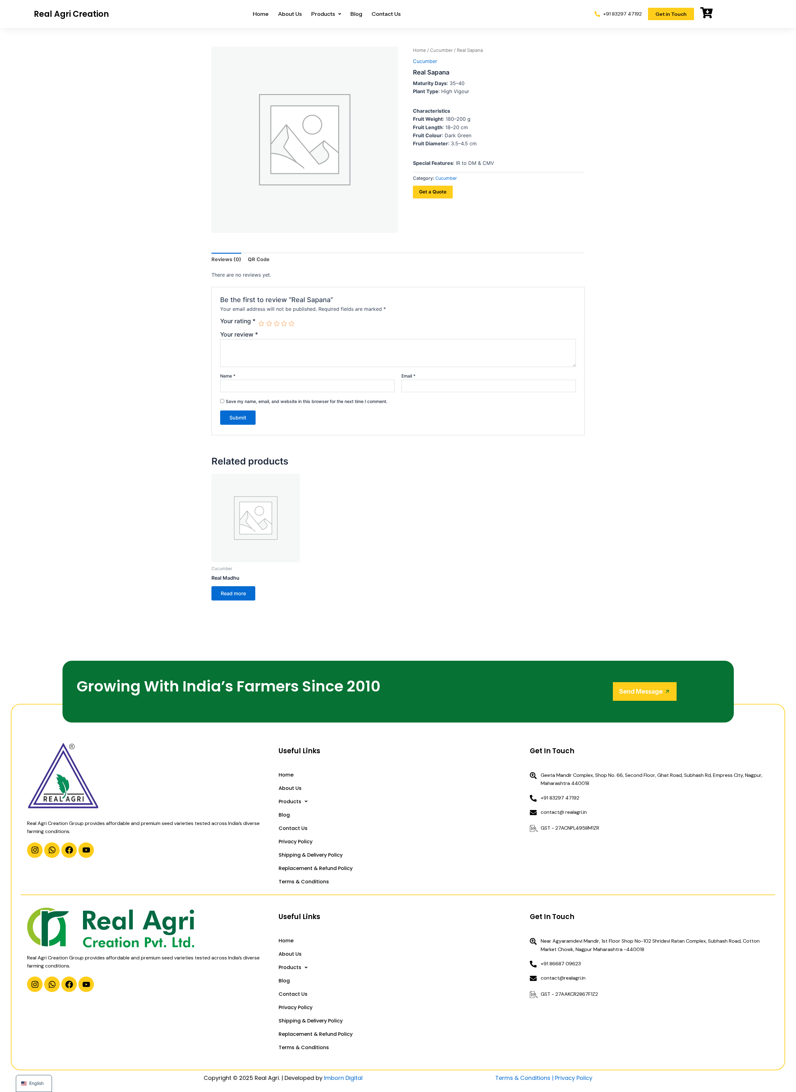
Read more (233, 593)
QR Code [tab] (259, 259)
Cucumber (441, 50)
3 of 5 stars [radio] (277, 323)
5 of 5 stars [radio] (291, 323)
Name (227, 375)
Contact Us (386, 14)
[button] (326, 14)
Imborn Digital (343, 1078)
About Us (290, 14)
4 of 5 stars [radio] (284, 323)
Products (323, 14)
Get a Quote (433, 192)
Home (261, 14)
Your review (239, 334)
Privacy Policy (295, 841)
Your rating (238, 321)
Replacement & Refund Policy (316, 868)
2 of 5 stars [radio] (269, 323)
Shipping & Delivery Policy (311, 855)
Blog (356, 14)
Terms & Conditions (304, 881)
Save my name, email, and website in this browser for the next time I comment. (306, 401)
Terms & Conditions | (525, 1078)
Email (408, 375)
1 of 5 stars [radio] (261, 323)
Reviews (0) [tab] (226, 259)
